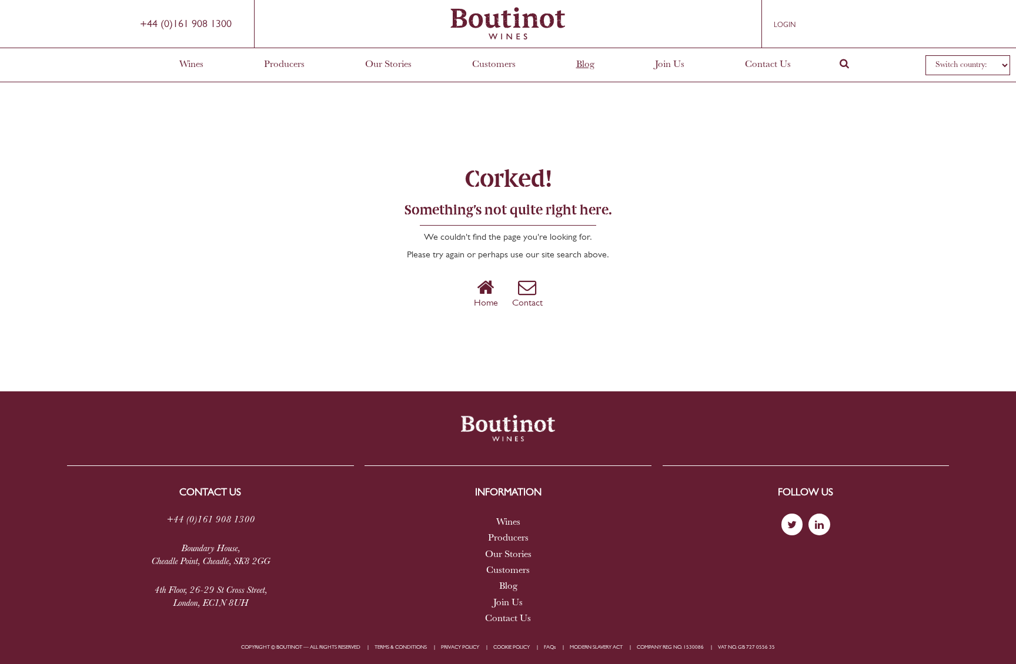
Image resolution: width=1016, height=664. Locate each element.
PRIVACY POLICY (460, 647)
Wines (191, 64)
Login (785, 25)
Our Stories (388, 64)
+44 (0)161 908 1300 (186, 24)
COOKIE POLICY (511, 647)
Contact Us (768, 64)
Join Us (669, 64)
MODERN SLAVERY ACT (596, 647)
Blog (585, 64)
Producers (284, 64)
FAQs (550, 647)
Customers (494, 64)
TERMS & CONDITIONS (401, 647)
